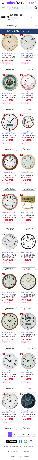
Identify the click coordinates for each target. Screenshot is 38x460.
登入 (32, 3)
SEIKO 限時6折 (11, 25)
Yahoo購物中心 (15, 2)
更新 (33, 446)
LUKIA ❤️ (35, 31)
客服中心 (10, 451)
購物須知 (26, 451)
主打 (3, 31)
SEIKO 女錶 (24, 31)
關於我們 (18, 451)
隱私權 (19, 457)
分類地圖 (26, 457)
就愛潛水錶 (30, 31)
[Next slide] (17, 42)
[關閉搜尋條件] (6, 8)
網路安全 (12, 457)
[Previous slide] (2, 42)
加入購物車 (11, 69)
